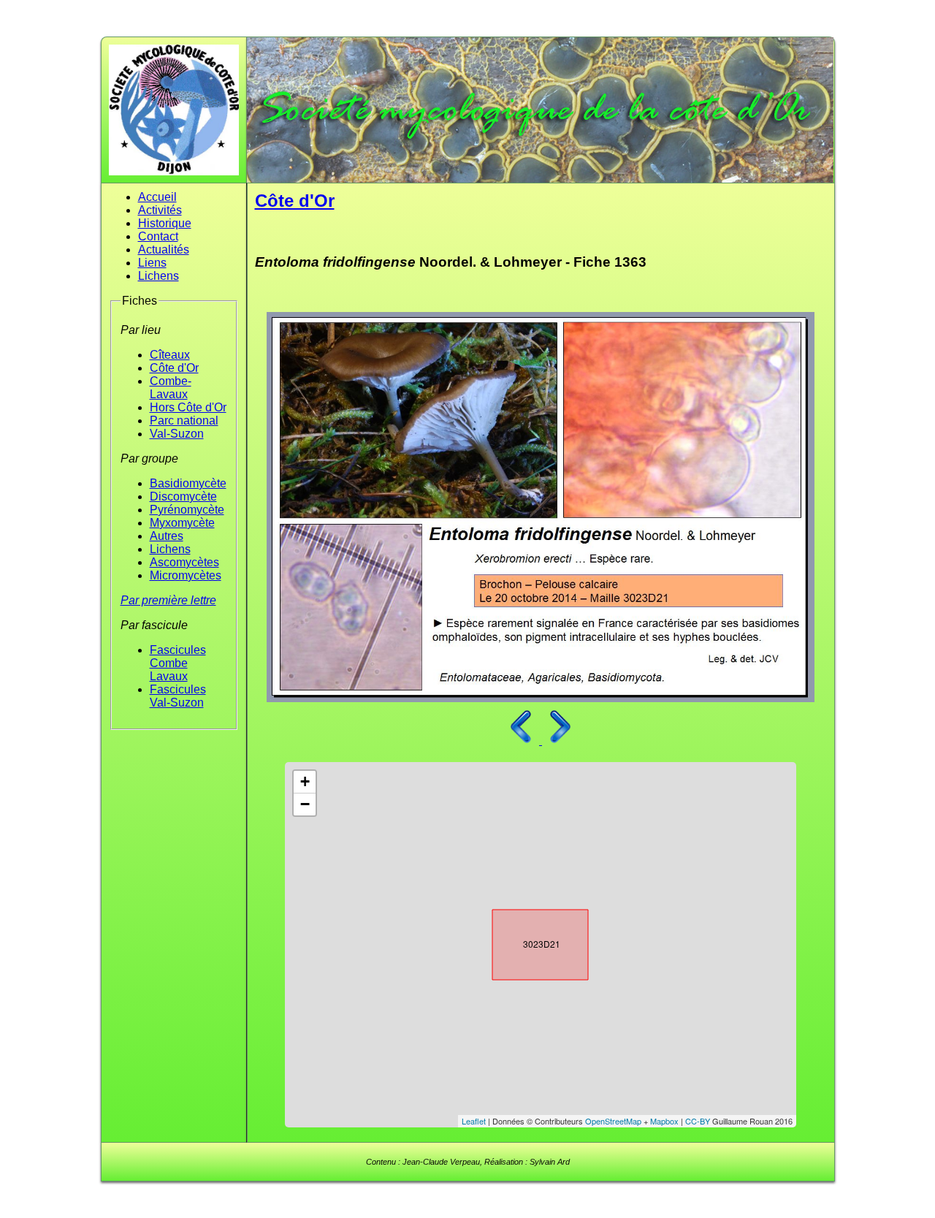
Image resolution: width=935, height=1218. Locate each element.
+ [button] (305, 781)
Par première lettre (168, 600)
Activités (160, 210)
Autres (166, 536)
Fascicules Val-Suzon (178, 696)
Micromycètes (185, 575)
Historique (164, 223)
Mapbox (664, 1121)
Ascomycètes (184, 562)
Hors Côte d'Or (188, 407)
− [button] (305, 804)
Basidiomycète (188, 483)
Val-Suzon (177, 433)
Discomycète (183, 496)
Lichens (158, 276)
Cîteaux (170, 355)
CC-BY (697, 1121)
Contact (158, 236)
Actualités (163, 249)
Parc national (184, 420)
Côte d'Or (174, 368)
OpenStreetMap (613, 1121)
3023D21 (527, 941)
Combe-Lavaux (170, 387)
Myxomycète (182, 523)
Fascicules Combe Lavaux (178, 663)
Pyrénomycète (187, 509)
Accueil (157, 197)
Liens (152, 262)
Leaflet (474, 1121)
